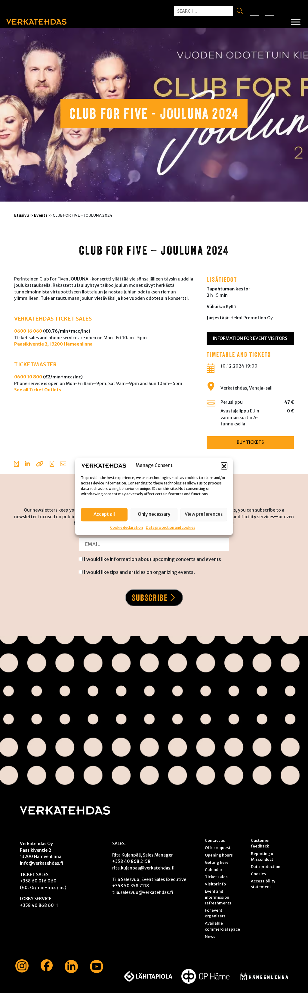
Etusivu (21, 215)
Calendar (213, 869)
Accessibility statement (263, 884)
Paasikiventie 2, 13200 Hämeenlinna (53, 344)
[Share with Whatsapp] (52, 464)
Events (41, 215)
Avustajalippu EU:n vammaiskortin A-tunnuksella (239, 417)
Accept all (104, 514)
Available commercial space (222, 926)
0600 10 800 (28, 377)
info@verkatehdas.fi (41, 863)
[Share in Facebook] (16, 464)
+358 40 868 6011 (39, 905)
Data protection (265, 866)
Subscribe (150, 597)
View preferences (204, 514)
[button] (224, 466)
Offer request (217, 847)
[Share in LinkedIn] (27, 464)
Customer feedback (260, 843)
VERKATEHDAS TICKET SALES (53, 318)
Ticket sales (216, 876)
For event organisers (215, 913)
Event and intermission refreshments (218, 897)
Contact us (215, 840)
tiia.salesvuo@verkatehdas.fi (142, 892)
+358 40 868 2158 (131, 861)
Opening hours (219, 855)
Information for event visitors (250, 338)
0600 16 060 (28, 331)
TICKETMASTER (35, 364)
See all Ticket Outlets (37, 390)
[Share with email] (63, 464)
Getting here (217, 862)
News (210, 936)
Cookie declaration (126, 527)
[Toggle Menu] (295, 22)
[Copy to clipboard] (40, 464)
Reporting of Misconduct (263, 856)
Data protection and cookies (170, 527)
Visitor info (215, 884)
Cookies (258, 873)
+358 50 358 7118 (130, 885)
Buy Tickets (250, 442)
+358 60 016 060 (38, 881)
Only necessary (154, 514)
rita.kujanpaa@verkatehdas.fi (143, 868)
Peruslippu (231, 402)
